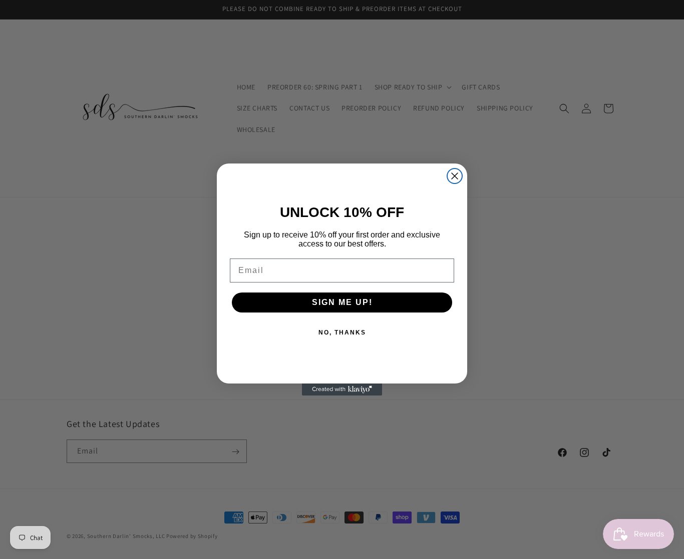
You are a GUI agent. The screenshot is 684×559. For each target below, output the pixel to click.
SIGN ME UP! (342, 302)
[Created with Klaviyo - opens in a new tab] (342, 390)
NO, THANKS (342, 332)
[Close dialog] (454, 176)
